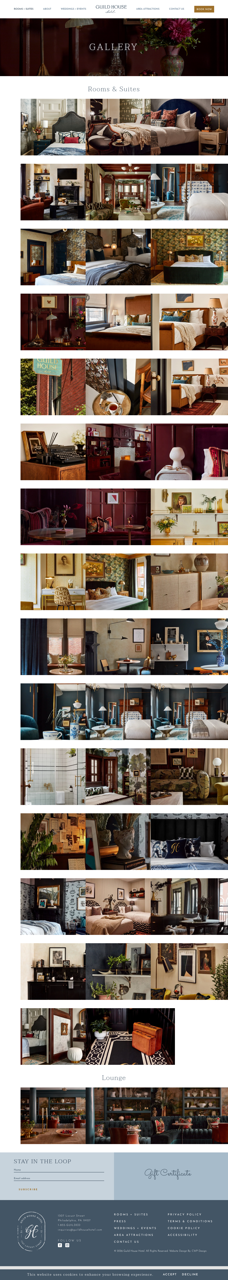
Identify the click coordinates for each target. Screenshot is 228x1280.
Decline (190, 1274)
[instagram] (67, 1245)
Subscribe (28, 1189)
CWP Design (199, 1251)
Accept (170, 1274)
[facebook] (60, 1245)
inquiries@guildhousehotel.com (80, 1230)
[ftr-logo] (31, 1213)
